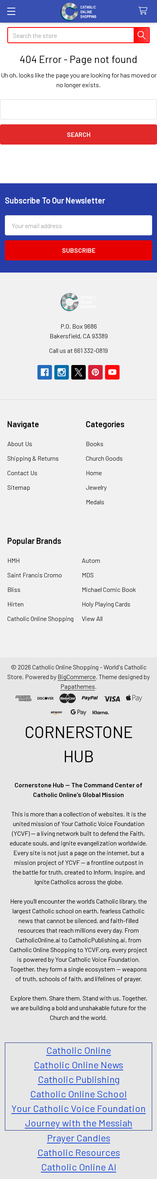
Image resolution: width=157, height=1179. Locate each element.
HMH (13, 560)
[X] (78, 372)
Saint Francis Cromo (34, 575)
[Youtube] (112, 372)
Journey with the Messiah (78, 1123)
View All (92, 618)
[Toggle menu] (11, 11)
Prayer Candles (78, 1137)
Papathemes (77, 686)
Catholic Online (78, 1050)
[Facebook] (44, 372)
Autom (91, 560)
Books (94, 443)
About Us (19, 443)
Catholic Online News (78, 1064)
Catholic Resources (78, 1152)
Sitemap (18, 487)
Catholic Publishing (79, 1079)
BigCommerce (77, 676)
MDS (88, 575)
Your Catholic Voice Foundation (78, 1108)
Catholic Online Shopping (40, 618)
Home (94, 472)
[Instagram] (61, 372)
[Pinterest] (95, 372)
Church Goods (104, 458)
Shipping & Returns (33, 458)
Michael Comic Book (109, 589)
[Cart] (144, 11)
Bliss (14, 589)
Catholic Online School (78, 1093)
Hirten (15, 604)
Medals (95, 502)
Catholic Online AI (78, 1167)
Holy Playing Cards (106, 604)
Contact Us (22, 472)
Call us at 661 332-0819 (78, 350)
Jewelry (96, 487)
